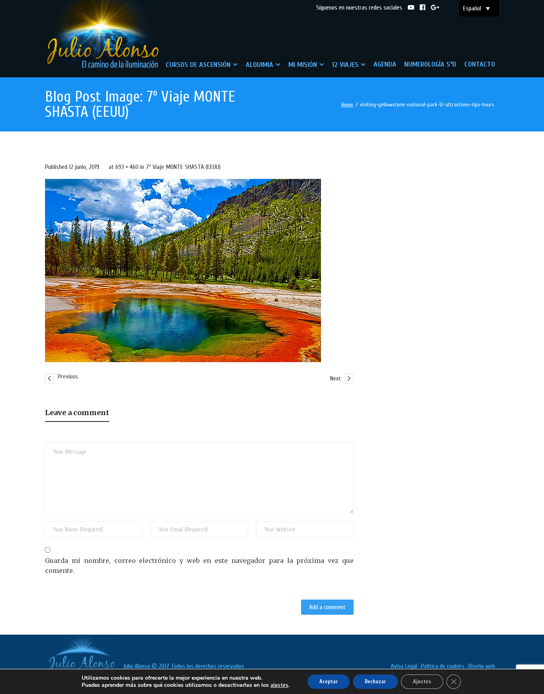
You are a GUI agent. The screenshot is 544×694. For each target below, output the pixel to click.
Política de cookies (442, 666)
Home (347, 104)
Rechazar (375, 681)
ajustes (279, 685)
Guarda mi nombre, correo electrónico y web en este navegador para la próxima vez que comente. (199, 566)
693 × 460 (127, 167)
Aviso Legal (404, 666)
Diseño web (481, 666)
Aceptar (328, 681)
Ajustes (422, 681)
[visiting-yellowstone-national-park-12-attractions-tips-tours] (183, 270)
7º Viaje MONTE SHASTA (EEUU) (183, 167)
